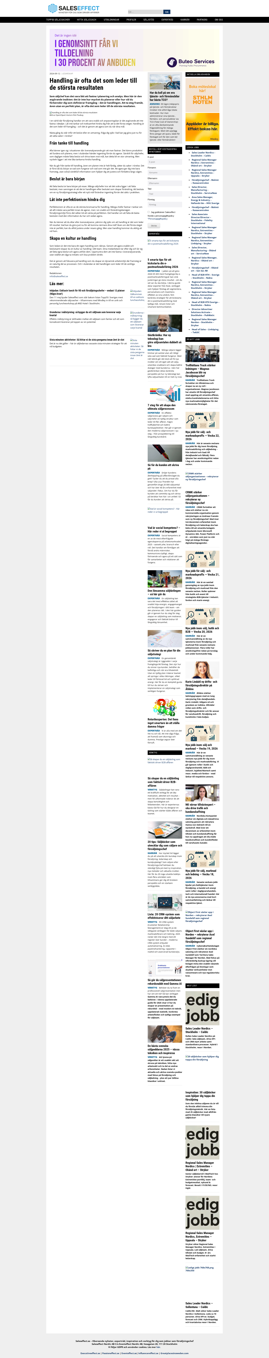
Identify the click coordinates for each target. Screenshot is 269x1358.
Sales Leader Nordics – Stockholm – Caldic (203, 154)
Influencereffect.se (148, 1353)
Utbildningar (112, 19)
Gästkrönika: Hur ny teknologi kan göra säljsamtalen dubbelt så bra (164, 340)
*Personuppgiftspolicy (158, 219)
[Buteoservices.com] (134, 70)
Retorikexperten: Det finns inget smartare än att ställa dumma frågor (163, 723)
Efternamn (152, 178)
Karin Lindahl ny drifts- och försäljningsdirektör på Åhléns (201, 685)
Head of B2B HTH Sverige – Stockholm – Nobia (205, 303)
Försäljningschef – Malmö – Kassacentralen (205, 181)
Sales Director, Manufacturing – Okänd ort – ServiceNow (203, 250)
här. (158, 1347)
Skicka (154, 225)
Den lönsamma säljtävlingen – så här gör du (164, 592)
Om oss (220, 19)
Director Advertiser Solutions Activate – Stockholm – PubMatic (202, 312)
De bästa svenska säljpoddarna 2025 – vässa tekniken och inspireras (163, 1049)
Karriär (186, 19)
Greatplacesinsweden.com (175, 1353)
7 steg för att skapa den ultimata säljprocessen (162, 407)
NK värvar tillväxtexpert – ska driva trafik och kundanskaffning (200, 808)
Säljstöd (150, 19)
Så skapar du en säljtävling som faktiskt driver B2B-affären (163, 782)
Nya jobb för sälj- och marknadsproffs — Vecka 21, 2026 (202, 574)
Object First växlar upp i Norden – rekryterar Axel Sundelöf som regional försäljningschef (200, 936)
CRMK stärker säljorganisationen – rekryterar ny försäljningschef (197, 497)
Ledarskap (67, 73)
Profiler (132, 19)
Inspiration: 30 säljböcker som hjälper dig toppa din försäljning (200, 1096)
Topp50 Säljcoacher (59, 19)
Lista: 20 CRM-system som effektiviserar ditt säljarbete (164, 916)
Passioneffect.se (110, 1353)
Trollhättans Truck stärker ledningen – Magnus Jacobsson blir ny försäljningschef (200, 370)
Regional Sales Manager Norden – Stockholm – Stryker (204, 322)
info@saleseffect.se (59, 276)
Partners (203, 19)
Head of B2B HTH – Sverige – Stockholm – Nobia (205, 276)
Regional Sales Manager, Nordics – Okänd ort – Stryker (204, 260)
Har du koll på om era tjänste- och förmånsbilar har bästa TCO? (164, 96)
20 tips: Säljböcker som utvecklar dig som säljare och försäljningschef (165, 845)
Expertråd (168, 19)
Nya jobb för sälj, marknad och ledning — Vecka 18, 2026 (200, 874)
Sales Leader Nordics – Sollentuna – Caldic (199, 1305)
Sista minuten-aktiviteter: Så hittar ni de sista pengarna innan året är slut (87, 339)
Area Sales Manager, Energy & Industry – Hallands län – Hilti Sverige (205, 200)
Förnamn (152, 167)
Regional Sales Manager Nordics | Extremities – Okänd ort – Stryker (204, 162)
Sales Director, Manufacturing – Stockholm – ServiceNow (204, 190)
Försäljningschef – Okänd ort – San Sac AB (204, 269)
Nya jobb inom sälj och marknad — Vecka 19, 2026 (201, 746)
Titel (149, 189)
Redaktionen (56, 273)
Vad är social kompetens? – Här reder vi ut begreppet (164, 529)
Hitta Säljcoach (87, 19)
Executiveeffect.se (90, 1353)
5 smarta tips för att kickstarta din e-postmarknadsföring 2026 (163, 263)
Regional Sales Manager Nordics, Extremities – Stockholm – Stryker (204, 230)
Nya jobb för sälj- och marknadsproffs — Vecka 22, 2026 (202, 435)
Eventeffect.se (129, 1353)
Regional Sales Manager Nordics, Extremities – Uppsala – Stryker (204, 172)
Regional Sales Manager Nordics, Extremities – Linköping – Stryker (204, 240)
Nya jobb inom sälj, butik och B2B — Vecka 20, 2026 (202, 630)
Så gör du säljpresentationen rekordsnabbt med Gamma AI (165, 981)
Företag (151, 199)
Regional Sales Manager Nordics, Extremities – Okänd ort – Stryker (204, 295)
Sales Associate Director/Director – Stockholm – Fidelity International (202, 219)
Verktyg (152, 789)
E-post (151, 157)
